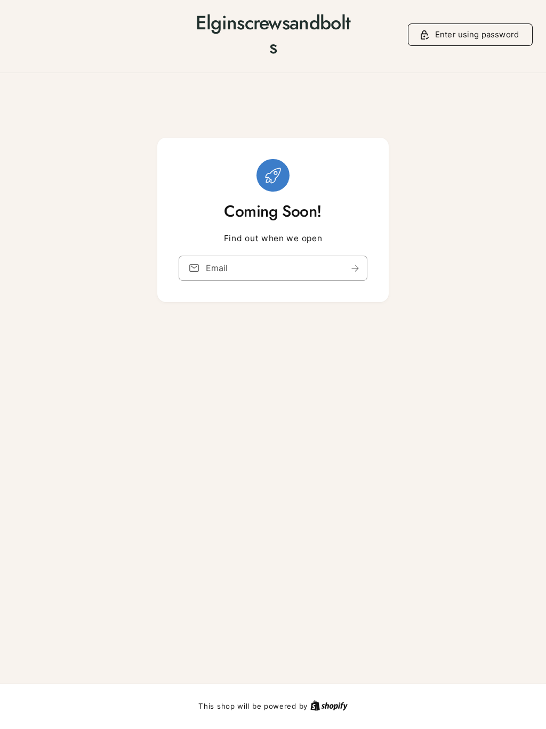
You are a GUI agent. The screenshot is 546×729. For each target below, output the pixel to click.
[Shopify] (329, 706)
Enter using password (477, 34)
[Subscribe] (355, 268)
